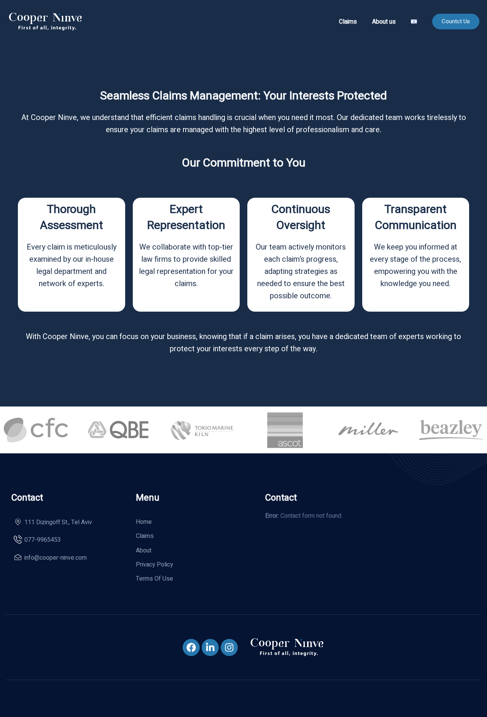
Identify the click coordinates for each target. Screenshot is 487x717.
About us (384, 21)
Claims (348, 21)
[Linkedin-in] (210, 647)
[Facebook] (191, 647)
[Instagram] (229, 647)
